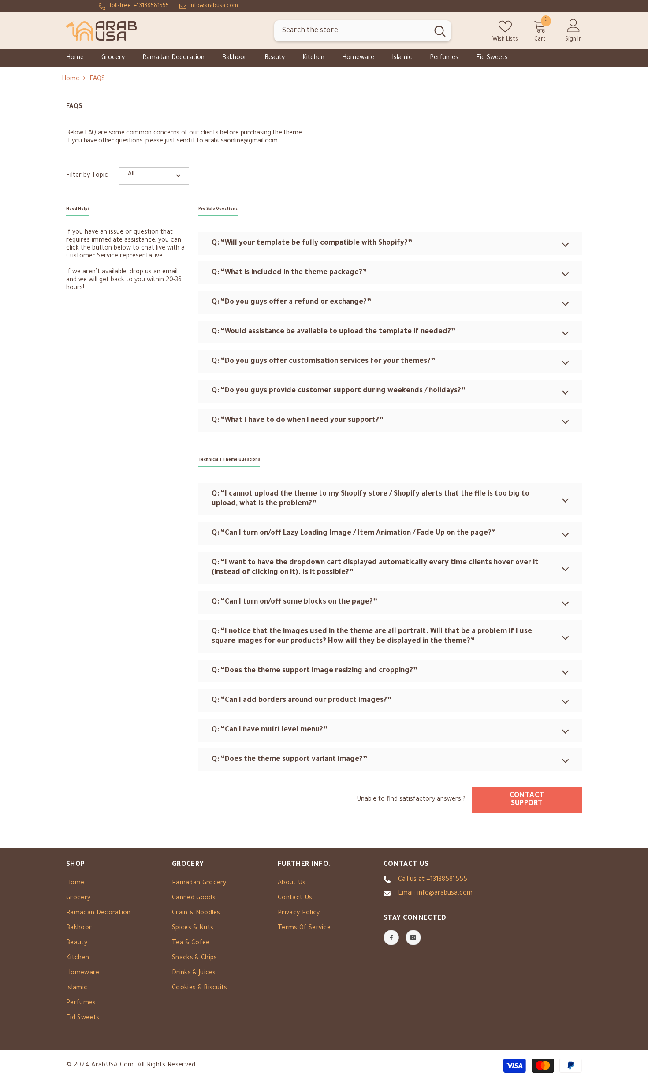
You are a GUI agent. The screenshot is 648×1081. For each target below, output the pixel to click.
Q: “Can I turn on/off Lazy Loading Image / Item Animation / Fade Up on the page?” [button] (354, 533)
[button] (154, 176)
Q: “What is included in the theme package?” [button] (289, 273)
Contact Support (527, 800)
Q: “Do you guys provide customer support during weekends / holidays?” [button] (339, 391)
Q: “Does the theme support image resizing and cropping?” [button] (314, 671)
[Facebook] (391, 937)
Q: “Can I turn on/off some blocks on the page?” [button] (294, 602)
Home (70, 79)
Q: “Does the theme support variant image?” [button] (289, 760)
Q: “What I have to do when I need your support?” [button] (298, 421)
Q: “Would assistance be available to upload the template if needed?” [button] (333, 332)
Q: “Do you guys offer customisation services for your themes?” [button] (323, 361)
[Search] (362, 31)
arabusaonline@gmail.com (241, 141)
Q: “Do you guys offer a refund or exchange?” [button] (291, 302)
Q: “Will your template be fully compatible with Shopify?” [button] (312, 243)
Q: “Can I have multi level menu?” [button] (270, 730)
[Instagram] (413, 937)
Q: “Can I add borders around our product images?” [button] (301, 701)
